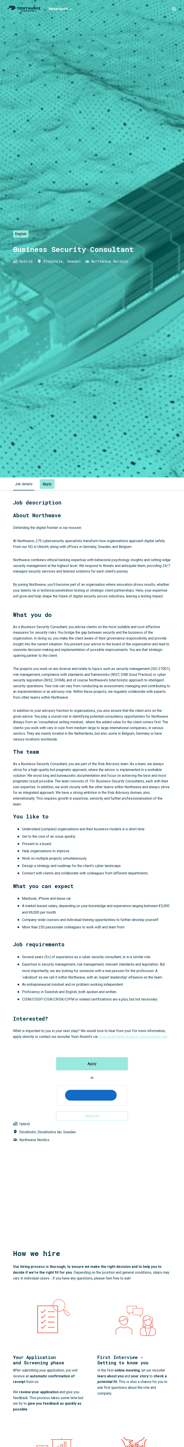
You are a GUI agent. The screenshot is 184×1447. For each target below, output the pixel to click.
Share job (92, 1116)
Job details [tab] (24, 484)
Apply (92, 1064)
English (20, 234)
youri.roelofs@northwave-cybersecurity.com (133, 1037)
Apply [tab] (47, 484)
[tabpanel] (92, 825)
